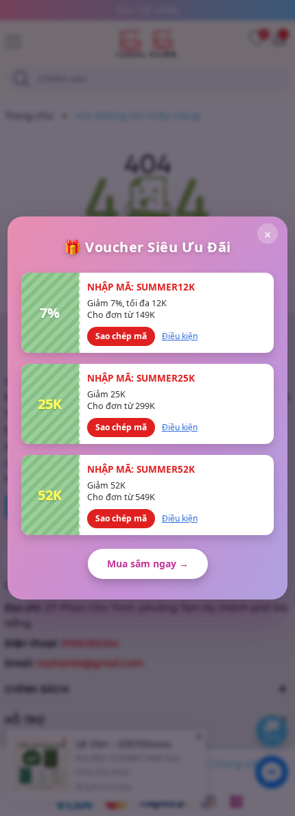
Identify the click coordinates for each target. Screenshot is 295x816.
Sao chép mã (121, 336)
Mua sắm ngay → (148, 563)
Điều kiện (180, 336)
